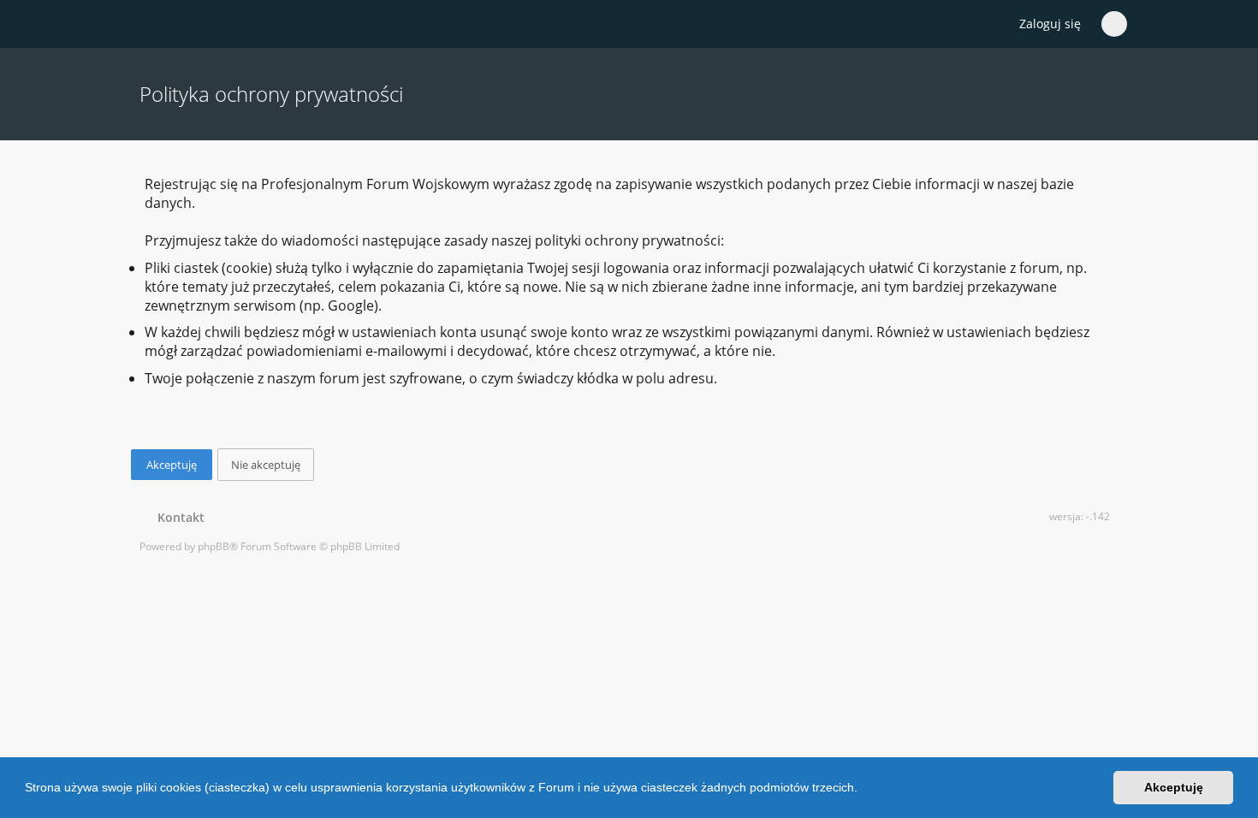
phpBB (213, 546)
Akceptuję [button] (1173, 787)
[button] (863, 789)
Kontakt (178, 517)
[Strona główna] (149, 25)
